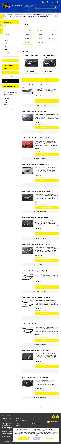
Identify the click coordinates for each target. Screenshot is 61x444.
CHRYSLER (6, 37)
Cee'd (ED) (52, 34)
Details (46, 393)
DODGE (5, 55)
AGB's (5, 100)
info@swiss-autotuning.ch (7, 427)
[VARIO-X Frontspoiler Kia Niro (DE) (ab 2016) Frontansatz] (27, 383)
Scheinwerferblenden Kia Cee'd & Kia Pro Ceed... (36, 138)
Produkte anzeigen (8, 76)
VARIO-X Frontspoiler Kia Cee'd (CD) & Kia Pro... (31, 56)
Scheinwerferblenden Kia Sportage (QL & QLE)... (36, 164)
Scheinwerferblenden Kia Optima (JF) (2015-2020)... (36, 244)
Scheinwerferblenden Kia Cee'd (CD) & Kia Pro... (35, 217)
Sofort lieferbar (9, 65)
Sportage (27, 34)
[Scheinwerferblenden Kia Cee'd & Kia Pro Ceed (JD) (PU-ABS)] (27, 144)
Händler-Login (7, 106)
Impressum (6, 104)
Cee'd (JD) (52, 31)
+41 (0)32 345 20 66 (8, 424)
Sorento (40, 34)
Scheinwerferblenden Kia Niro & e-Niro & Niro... (36, 350)
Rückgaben (6, 98)
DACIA (5, 46)
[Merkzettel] (42, 2)
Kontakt (6, 102)
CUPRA (5, 43)
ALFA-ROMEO (7, 25)
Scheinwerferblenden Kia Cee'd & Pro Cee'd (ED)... (36, 85)
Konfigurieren (48, 438)
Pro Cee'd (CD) (52, 38)
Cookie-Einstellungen (9, 109)
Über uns (6, 90)
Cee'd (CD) (27, 42)
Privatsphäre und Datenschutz (8, 95)
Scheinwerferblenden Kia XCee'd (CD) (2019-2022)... (36, 191)
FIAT (5, 58)
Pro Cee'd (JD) (40, 42)
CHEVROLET (7, 34)
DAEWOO (6, 49)
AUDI (5, 28)
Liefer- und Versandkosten (10, 92)
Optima (40, 38)
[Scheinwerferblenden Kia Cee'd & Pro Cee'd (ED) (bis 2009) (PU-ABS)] (27, 117)
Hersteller (5, 68)
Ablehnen (36, 438)
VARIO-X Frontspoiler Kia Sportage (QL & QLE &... (49, 56)
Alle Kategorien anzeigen (9, 61)
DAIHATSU (6, 52)
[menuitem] (42, 2)
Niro (27, 46)
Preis (4, 72)
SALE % (6, 81)
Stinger (53, 42)
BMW (5, 31)
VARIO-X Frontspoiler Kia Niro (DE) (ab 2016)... (35, 377)
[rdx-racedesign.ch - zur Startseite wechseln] (18, 5)
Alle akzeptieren (23, 438)
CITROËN (6, 40)
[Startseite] (1, 11)
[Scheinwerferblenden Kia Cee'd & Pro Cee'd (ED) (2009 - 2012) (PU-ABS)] (27, 90)
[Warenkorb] (52, 2)
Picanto (27, 38)
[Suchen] (55, 7)
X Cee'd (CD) (40, 31)
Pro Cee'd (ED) (27, 31)
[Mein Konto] (47, 2)
